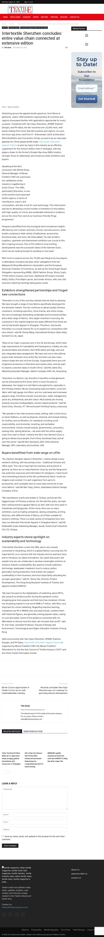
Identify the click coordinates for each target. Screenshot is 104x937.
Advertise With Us (79, 873)
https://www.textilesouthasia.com (33, 710)
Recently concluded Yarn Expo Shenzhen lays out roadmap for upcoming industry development (53, 690)
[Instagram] (91, 2)
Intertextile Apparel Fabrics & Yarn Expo (34, 28)
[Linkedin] (96, 2)
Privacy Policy (36, 930)
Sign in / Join (28, 2)
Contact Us (74, 17)
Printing (54, 17)
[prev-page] (3, 772)
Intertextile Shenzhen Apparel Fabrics (42, 642)
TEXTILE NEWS (15, 17)
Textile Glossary (79, 930)
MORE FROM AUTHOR (33, 731)
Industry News (14, 28)
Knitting (44, 17)
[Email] (23, 53)
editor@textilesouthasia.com (15, 907)
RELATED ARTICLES (12, 731)
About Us (75, 869)
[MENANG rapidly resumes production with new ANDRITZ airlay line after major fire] (57, 744)
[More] (29, 53)
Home (5, 17)
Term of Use (65, 930)
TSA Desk (7, 47)
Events (35, 17)
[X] (100, 2)
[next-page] (8, 772)
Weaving (63, 17)
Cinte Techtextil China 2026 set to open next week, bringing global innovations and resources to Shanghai (11, 758)
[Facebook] (87, 2)
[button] (99, 17)
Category (27, 17)
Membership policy (51, 930)
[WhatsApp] (17, 53)
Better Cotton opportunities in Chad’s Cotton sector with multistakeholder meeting (15, 690)
